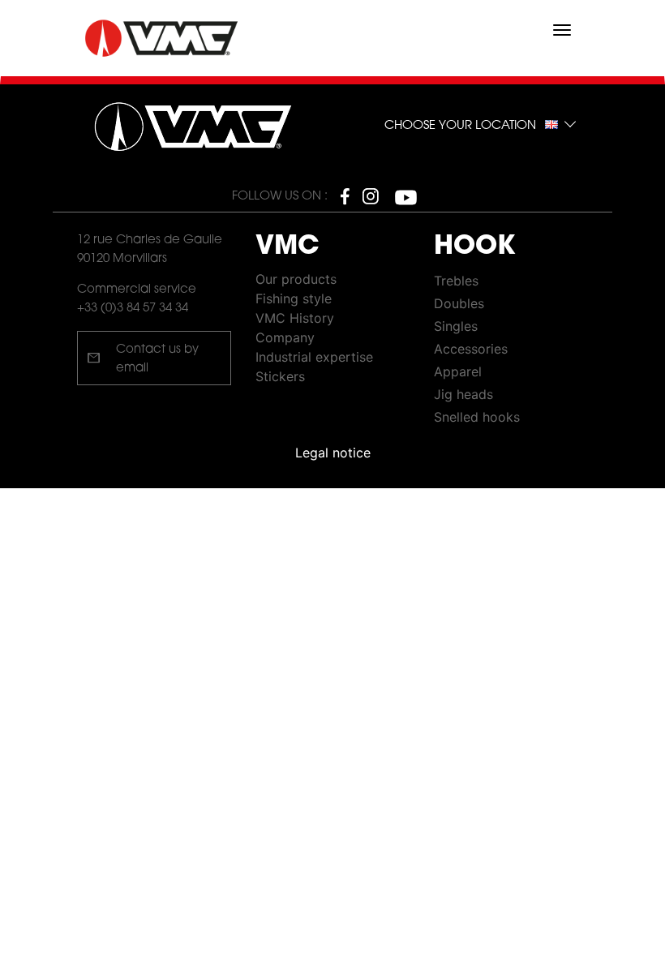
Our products (296, 279)
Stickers (280, 376)
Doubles (459, 303)
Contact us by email (143, 359)
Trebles (456, 281)
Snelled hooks (477, 417)
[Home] (163, 38)
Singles (456, 326)
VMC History (294, 318)
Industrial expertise (314, 357)
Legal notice (333, 452)
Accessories (471, 349)
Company (285, 337)
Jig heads (463, 394)
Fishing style (293, 298)
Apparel (458, 371)
